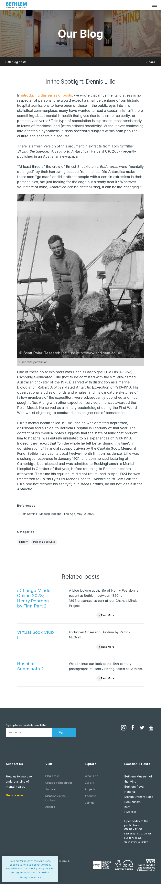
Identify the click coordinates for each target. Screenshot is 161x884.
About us (90, 796)
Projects (90, 789)
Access (50, 806)
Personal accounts (44, 541)
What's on (91, 776)
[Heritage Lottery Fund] (124, 865)
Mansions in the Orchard (55, 798)
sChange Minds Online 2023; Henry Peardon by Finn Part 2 (33, 598)
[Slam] (146, 865)
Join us (89, 802)
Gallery (89, 782)
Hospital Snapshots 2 (30, 666)
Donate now (14, 795)
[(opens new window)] (123, 728)
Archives (51, 789)
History (23, 541)
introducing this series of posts (46, 95)
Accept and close (30, 877)
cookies (14, 864)
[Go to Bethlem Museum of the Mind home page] (16, 5)
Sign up (64, 732)
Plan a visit (52, 776)
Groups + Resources (59, 782)
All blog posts (17, 62)
